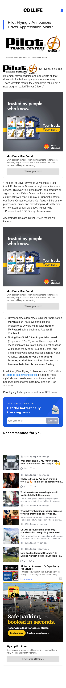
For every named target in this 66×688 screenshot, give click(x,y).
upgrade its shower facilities (21, 374)
